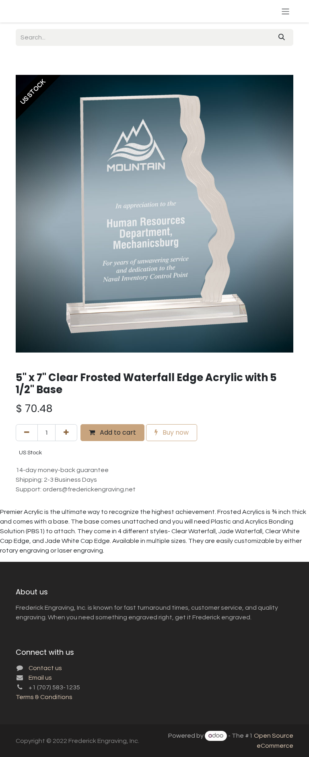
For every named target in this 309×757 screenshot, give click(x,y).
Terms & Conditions (44, 697)
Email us (40, 677)
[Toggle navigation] (285, 11)
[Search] (281, 37)
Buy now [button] (175, 432)
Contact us (45, 668)
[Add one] (66, 432)
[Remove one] (27, 432)
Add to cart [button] (117, 432)
